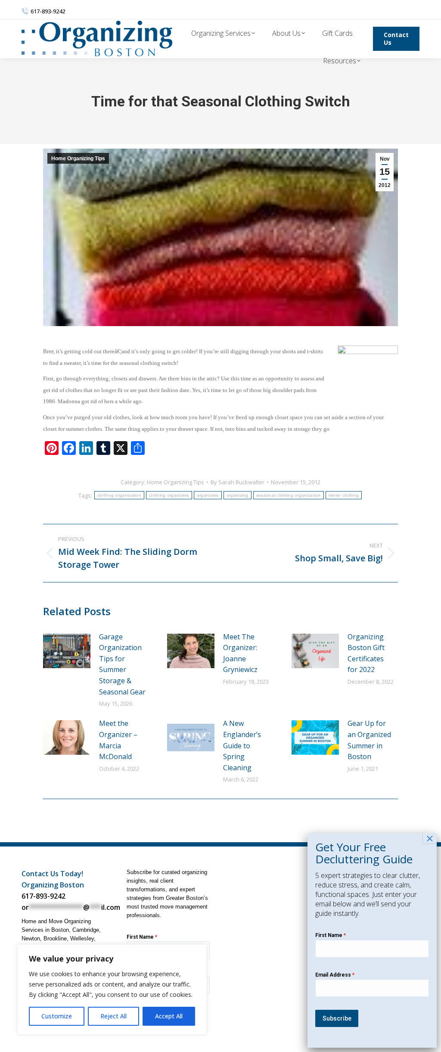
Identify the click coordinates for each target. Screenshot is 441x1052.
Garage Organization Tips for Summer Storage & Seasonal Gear (122, 664)
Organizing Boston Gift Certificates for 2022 (366, 653)
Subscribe (337, 1018)
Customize (56, 1016)
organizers (208, 495)
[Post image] (66, 651)
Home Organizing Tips (78, 159)
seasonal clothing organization (288, 495)
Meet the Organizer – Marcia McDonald (118, 740)
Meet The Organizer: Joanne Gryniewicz (240, 653)
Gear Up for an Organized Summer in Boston (369, 740)
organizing (237, 495)
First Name (142, 937)
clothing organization (119, 495)
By (237, 482)
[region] (112, 989)
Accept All (169, 1016)
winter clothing (344, 495)
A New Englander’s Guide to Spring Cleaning (242, 745)
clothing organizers (169, 495)
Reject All (113, 1016)
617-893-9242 (43, 896)
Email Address (334, 975)
